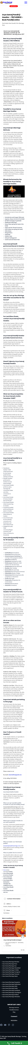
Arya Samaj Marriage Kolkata (10, 994)
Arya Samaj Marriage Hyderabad (11, 984)
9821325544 (13, 6)
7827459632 (6, 913)
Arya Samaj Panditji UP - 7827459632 (14, 942)
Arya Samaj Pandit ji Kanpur (12, 940)
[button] (3, 937)
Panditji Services (14, 1009)
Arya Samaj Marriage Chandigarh (11, 992)
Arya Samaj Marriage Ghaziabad (11, 968)
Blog (14, 1012)
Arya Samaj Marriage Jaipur (10, 976)
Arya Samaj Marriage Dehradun (11, 996)
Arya (4, 870)
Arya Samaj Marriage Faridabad (11, 990)
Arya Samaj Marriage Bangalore (11, 982)
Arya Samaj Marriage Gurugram (11, 972)
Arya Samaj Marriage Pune (9, 963)
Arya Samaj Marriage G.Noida (10, 970)
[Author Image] (22, 937)
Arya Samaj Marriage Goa (9, 966)
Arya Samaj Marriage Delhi (9, 986)
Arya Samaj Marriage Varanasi (10, 974)
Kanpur (7, 944)
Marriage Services (14, 1007)
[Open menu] (26, 3)
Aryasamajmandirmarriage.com (11, 845)
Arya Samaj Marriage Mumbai (10, 961)
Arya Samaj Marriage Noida (10, 988)
